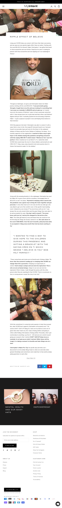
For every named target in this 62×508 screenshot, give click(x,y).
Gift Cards (36, 447)
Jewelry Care (36, 471)
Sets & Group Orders (39, 444)
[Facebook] (3, 450)
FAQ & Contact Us (38, 462)
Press (4, 465)
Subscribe (9, 445)
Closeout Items (37, 453)
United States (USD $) (12, 492)
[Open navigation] (3, 6)
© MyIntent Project (11, 496)
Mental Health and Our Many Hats (14, 410)
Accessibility (36, 479)
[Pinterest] (15, 450)
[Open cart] (59, 6)
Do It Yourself (37, 441)
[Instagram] (11, 450)
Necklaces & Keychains (39, 438)
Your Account (36, 465)
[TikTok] (19, 450)
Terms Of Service (38, 477)
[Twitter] (7, 450)
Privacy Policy (37, 474)
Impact (5, 468)
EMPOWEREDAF (42, 407)
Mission (5, 462)
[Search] (55, 6)
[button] (58, 504)
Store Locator (37, 468)
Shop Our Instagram (38, 450)
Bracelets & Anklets (39, 435)
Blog (4, 471)
